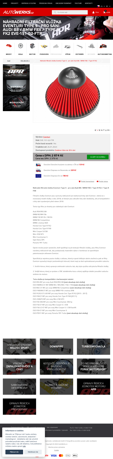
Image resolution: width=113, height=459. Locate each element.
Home (5, 3)
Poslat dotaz (103, 181)
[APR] (16, 72)
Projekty (14, 3)
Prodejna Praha (45, 3)
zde (24, 446)
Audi (8, 61)
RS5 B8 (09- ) (25, 61)
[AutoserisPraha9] (16, 103)
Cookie (56, 450)
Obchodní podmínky (63, 3)
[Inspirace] (16, 88)
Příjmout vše (14, 452)
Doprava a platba (29, 3)
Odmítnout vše (33, 452)
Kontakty (88, 3)
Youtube (78, 3)
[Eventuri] (102, 131)
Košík (107, 12)
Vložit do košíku (97, 157)
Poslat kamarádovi (87, 181)
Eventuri (46, 137)
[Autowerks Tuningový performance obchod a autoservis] (18, 12)
